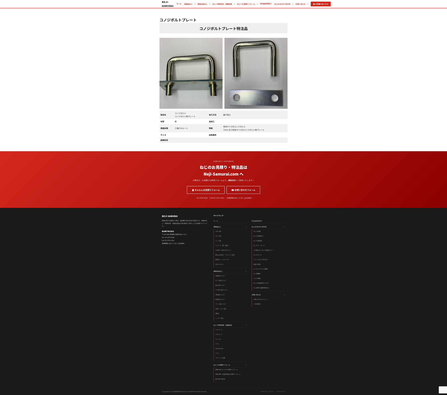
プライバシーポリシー (267, 391)
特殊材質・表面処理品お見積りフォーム (227, 374)
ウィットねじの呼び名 (261, 259)
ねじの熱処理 (258, 241)
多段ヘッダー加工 (221, 309)
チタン (217, 353)
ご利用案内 (257, 304)
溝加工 (217, 313)
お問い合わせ (300, 4)
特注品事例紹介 (266, 3)
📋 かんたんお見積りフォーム (206, 189)
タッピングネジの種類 (261, 269)
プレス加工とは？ (221, 304)
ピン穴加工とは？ (221, 280)
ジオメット (218, 334)
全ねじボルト (219, 264)
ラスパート (218, 330)
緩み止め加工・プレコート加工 (225, 255)
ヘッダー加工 (219, 318)
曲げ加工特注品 (220, 379)
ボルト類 (218, 236)
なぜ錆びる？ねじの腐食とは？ (263, 250)
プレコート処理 (220, 358)
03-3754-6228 (169, 237)
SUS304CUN (219, 348)
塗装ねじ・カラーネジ (222, 259)
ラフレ (217, 344)
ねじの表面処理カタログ (261, 283)
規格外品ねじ (202, 4)
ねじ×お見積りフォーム (246, 4)
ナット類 (218, 241)
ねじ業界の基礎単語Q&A (261, 288)
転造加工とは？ (220, 299)
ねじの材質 (257, 231)
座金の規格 (257, 264)
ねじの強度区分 (258, 236)
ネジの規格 (257, 278)
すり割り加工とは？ (221, 290)
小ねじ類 (218, 231)
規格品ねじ (188, 4)
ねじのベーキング (259, 245)
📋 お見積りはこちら (320, 4)
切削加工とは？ (220, 295)
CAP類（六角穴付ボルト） (223, 250)
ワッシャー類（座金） (222, 245)
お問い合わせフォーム (261, 299)
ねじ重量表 (257, 274)
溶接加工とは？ (220, 276)
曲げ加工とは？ (220, 285)
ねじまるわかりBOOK (282, 4)
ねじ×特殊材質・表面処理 (222, 4)
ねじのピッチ (258, 255)
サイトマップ (281, 391)
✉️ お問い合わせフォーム (243, 189)
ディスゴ (218, 339)
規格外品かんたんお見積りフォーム (226, 369)
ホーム (179, 3)
